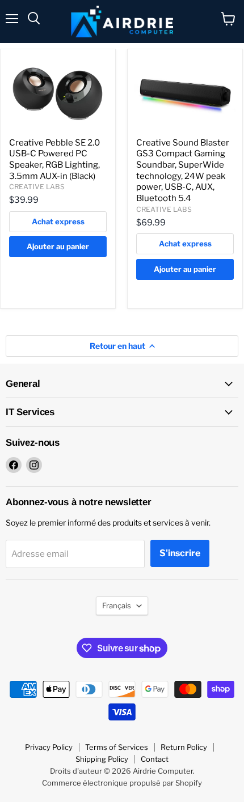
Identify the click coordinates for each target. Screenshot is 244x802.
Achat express (58, 221)
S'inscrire (179, 553)
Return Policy (184, 747)
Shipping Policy (101, 758)
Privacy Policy (49, 747)
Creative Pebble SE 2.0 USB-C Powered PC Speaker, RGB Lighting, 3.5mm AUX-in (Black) (54, 159)
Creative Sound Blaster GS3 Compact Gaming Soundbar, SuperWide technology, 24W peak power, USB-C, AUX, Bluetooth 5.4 (182, 170)
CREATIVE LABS (37, 186)
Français (116, 605)
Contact (155, 758)
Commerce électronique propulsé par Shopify (122, 782)
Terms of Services (116, 747)
